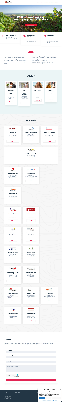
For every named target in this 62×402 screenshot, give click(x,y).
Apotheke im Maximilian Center (49, 133)
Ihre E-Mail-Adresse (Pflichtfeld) (11, 355)
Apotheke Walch (31, 173)
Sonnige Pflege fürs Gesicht (37, 91)
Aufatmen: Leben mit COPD (51, 91)
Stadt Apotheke (31, 293)
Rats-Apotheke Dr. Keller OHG (13, 273)
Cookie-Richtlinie (44, 400)
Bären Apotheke (13, 193)
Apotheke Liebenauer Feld (31, 153)
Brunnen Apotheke (13, 213)
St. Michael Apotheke (13, 313)
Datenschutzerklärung (50, 400)
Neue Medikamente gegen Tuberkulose (24, 92)
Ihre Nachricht (8, 364)
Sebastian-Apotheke (13, 293)
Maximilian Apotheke (13, 252)
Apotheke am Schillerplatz (31, 132)
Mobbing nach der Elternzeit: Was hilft (11, 92)
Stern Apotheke (49, 293)
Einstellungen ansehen (56, 398)
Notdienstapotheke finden (31, 25)
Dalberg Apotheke (13, 233)
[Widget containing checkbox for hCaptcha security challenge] (12, 375)
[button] (60, 389)
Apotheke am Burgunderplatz (13, 133)
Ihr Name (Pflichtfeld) (9, 350)
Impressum (55, 400)
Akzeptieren (42, 398)
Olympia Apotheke (31, 252)
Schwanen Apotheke (31, 272)
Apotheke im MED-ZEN (13, 173)
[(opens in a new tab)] (11, 85)
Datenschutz (17, 392)
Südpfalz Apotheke (31, 313)
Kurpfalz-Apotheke (31, 233)
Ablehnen (48, 398)
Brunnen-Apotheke (31, 213)
